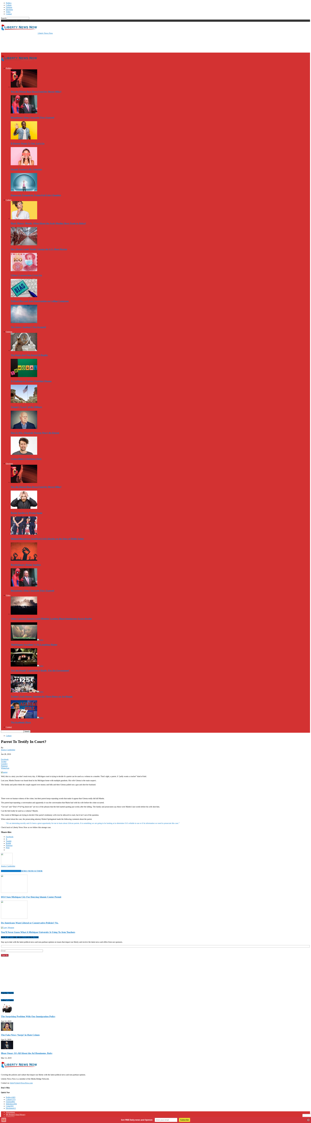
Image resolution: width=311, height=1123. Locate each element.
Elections (9, 10)
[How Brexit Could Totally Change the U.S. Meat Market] (24, 245)
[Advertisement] (45, 43)
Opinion (9, 7)
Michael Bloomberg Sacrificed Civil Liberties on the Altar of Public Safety (47, 538)
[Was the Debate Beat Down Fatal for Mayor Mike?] (24, 87)
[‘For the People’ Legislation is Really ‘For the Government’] (27, 666)
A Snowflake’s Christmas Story (26, 459)
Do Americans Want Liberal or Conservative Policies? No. (30, 923)
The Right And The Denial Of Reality (29, 355)
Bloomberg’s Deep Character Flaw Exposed (32, 117)
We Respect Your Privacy (15, 1115)
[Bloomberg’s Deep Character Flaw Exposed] (24, 113)
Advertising (10, 1112)
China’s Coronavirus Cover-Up (26, 275)
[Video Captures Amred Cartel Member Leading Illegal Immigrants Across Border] (24, 614)
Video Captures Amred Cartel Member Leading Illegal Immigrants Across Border (51, 618)
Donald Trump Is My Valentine (26, 169)
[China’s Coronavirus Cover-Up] (24, 270)
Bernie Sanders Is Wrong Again (26, 513)
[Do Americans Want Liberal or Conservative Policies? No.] (14, 918)
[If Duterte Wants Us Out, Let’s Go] (24, 139)
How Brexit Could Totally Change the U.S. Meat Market (39, 249)
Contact (9, 14)
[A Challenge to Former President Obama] (24, 376)
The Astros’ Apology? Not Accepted (28, 327)
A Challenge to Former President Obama (31, 381)
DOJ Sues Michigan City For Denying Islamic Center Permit (31, 897)
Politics (8, 3)
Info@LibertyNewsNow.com (21, 1083)
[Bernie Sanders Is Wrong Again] (24, 508)
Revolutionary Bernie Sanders (26, 564)
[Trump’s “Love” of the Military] (24, 402)
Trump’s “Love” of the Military (26, 407)
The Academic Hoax (21, 722)
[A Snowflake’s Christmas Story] (24, 454)
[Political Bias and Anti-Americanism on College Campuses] (24, 296)
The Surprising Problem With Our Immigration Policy (28, 1016)
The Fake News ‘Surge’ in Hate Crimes (20, 1035)
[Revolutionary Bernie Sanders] (24, 560)
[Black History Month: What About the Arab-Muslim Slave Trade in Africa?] (24, 219)
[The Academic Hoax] (27, 718)
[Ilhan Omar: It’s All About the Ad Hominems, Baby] (7, 1048)
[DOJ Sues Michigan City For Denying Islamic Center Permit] (14, 892)
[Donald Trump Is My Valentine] (24, 165)
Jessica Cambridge (8, 750)
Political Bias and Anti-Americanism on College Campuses (40, 301)
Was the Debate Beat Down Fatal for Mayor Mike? (36, 91)
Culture (9, 5)
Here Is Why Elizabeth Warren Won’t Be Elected (35, 433)
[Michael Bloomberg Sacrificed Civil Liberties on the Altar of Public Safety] (24, 534)
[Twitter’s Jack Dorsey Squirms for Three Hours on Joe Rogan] (27, 692)
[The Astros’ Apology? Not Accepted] (24, 322)
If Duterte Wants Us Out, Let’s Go (27, 143)
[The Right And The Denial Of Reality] (24, 350)
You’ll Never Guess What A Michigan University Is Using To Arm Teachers (38, 932)
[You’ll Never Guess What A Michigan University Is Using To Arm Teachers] (7, 928)
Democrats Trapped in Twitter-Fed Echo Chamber (36, 195)
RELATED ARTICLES (11, 871)
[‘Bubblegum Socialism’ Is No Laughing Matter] (27, 640)
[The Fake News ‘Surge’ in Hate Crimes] (7, 1030)
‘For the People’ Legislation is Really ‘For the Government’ (40, 670)
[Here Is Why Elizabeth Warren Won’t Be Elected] (24, 428)
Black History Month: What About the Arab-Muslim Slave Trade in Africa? (48, 223)
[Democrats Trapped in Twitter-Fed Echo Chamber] (24, 191)
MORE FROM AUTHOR (32, 871)
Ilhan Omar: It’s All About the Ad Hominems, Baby (26, 1053)
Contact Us (10, 1117)
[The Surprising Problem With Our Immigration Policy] (7, 1012)
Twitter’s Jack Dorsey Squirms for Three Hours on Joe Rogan (41, 696)
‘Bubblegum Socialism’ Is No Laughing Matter (34, 644)
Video (8, 12)
